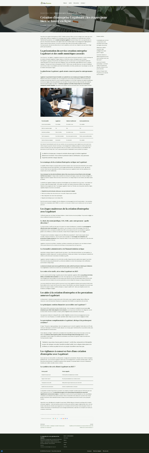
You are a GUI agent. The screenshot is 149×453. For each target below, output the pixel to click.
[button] (53, 418)
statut (43, 184)
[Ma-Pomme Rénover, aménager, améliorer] (45, 3)
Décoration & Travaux (44, 13)
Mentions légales (97, 451)
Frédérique (44, 25)
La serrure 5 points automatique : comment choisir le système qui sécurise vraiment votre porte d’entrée (102, 65)
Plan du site (105, 451)
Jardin (70, 3)
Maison (65, 3)
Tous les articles (52, 443)
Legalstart (49, 60)
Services (65, 446)
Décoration (76, 3)
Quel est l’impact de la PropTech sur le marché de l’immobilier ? (102, 72)
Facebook (42, 445)
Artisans (51, 13)
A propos (89, 451)
